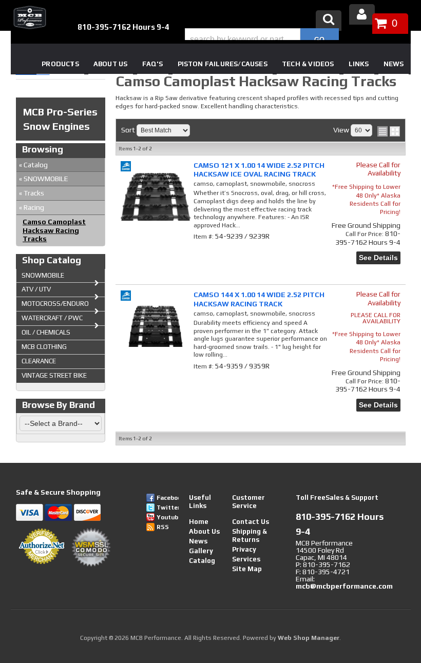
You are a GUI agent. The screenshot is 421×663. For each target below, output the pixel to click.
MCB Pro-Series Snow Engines (60, 119)
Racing (31, 207)
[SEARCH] (319, 39)
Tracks (31, 193)
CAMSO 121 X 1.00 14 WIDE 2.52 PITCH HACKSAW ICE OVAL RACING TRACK (259, 169)
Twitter (168, 507)
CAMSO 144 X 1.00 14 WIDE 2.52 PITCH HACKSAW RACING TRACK (259, 298)
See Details (378, 258)
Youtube (168, 517)
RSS (163, 527)
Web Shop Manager (308, 637)
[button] (262, 39)
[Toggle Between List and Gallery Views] (388, 131)
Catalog (33, 165)
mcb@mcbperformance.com (344, 586)
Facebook (168, 497)
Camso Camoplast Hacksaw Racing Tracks (54, 230)
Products (60, 64)
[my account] (362, 14)
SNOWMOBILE (43, 178)
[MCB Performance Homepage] (29, 17)
